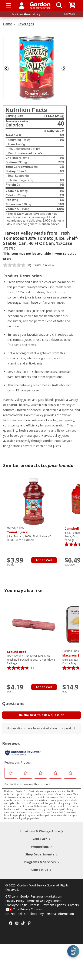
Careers (73, 905)
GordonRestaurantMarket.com (41, 896)
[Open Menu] (8, 5)
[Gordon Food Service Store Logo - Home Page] (40, 5)
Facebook (11, 923)
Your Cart (40, 839)
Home (7, 24)
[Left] (6, 68)
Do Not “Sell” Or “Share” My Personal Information (39, 914)
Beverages (26, 24)
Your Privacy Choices (27, 909)
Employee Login (16, 905)
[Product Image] (35, 68)
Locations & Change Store (40, 831)
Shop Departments (39, 854)
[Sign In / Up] (22, 5)
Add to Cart (44, 560)
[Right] (65, 68)
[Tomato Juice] (33, 501)
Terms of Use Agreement (44, 901)
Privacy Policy (14, 901)
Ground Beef (16, 652)
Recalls (34, 905)
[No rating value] (15, 265)
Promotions (40, 847)
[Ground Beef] (33, 624)
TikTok (23, 923)
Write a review (44, 265)
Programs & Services (40, 862)
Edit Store (70, 14)
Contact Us (39, 870)
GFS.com (11, 896)
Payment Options (54, 905)
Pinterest (29, 923)
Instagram (17, 923)
